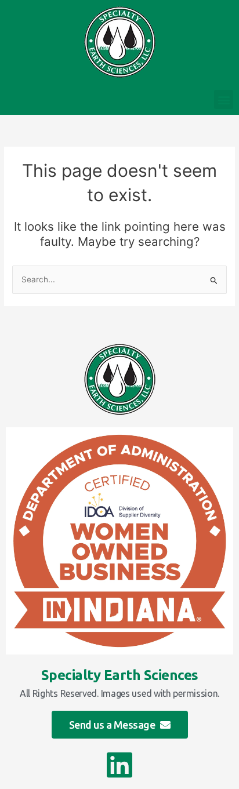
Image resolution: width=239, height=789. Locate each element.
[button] (223, 99)
